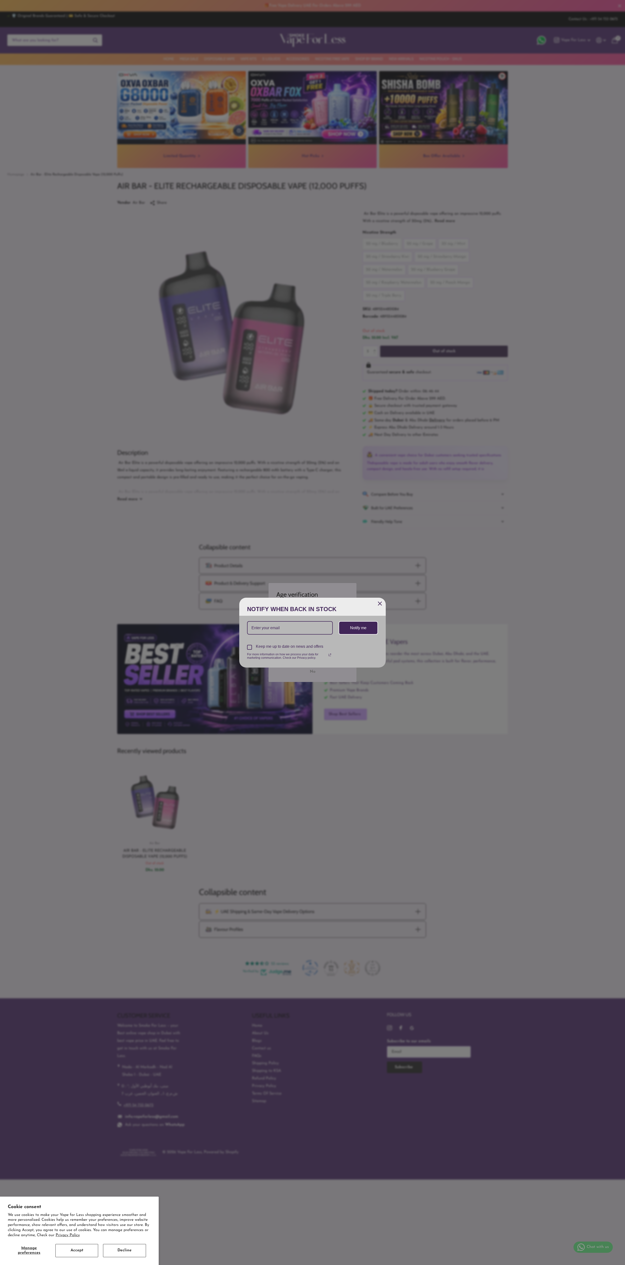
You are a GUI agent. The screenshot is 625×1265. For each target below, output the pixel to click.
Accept (77, 1250)
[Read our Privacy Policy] (330, 655)
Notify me (358, 628)
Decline (124, 1250)
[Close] (380, 603)
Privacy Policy (68, 1235)
